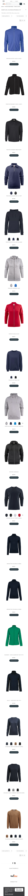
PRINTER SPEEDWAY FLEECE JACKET (14, 104)
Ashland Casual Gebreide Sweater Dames (14, 792)
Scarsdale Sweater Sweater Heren (14, 839)
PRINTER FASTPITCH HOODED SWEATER (14, 426)
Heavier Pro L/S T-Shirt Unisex (14, 518)
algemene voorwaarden (9, 894)
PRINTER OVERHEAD (14, 471)
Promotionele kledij (9, 6)
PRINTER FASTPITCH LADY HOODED (14, 242)
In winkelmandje (13, 64)
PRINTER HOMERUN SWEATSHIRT (14, 149)
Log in (11, 1)
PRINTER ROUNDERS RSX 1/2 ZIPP (14, 195)
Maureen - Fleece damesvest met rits (14, 654)
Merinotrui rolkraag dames (14, 609)
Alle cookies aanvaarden (19, 889)
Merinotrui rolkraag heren (14, 563)
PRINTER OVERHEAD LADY (14, 288)
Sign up (16, 1)
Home (2, 6)
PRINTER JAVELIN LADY (14, 333)
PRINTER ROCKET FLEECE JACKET (14, 58)
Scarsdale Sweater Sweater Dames (14, 746)
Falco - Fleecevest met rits (14, 700)
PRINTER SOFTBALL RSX (14, 380)
